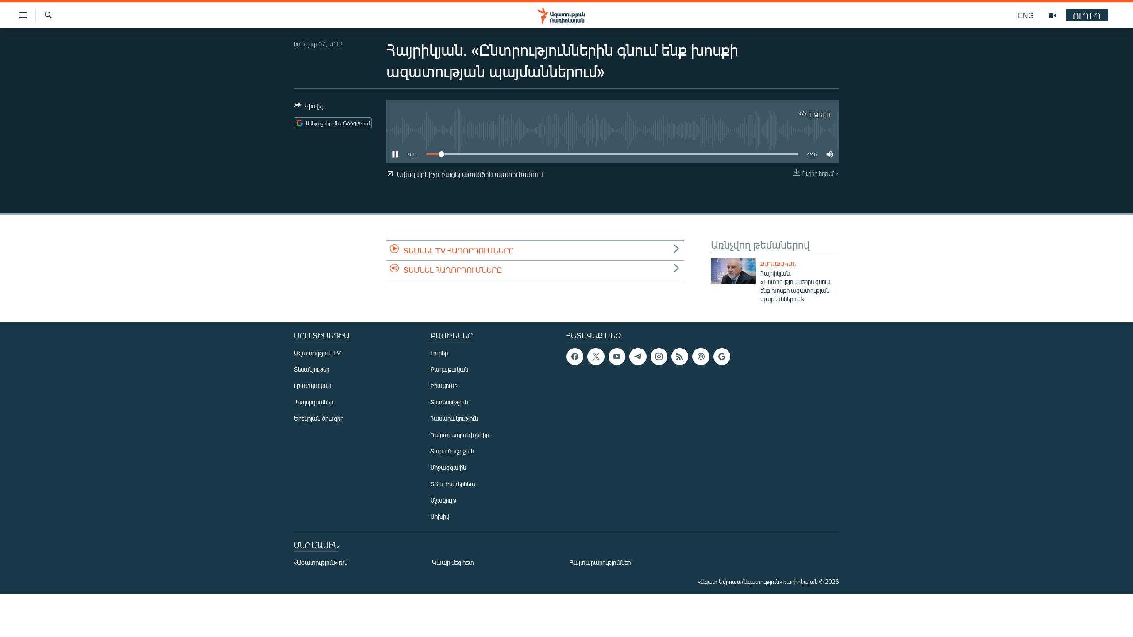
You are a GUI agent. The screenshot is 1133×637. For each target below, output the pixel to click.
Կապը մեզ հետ (453, 562)
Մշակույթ (443, 500)
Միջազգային (448, 467)
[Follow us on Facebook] (574, 356)
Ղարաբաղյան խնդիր (459, 434)
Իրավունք (444, 385)
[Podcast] (700, 356)
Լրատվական (312, 385)
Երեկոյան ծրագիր (318, 418)
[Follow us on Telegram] (637, 356)
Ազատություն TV (317, 353)
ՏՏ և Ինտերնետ (452, 483)
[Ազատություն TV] (1052, 15)
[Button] (308, 107)
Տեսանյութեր (311, 369)
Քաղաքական (778, 264)
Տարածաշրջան (452, 451)
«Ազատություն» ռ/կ (320, 562)
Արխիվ (439, 516)
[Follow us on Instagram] (659, 356)
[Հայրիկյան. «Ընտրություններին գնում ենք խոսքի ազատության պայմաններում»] (733, 271)
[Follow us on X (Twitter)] (595, 356)
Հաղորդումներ (313, 402)
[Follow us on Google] (721, 356)
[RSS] (679, 356)
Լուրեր (439, 353)
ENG (1025, 15)
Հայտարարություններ (600, 562)
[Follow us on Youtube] (617, 356)
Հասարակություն (454, 418)
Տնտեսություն (449, 402)
